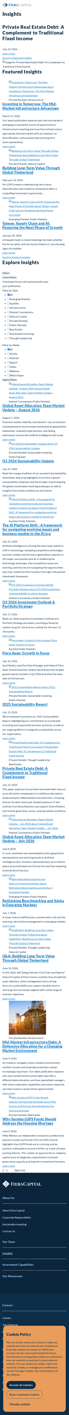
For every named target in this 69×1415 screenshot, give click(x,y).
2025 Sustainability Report (24, 704)
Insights (7, 1253)
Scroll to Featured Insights (17, 57)
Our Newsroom (12, 1276)
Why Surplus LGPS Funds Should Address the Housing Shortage (29, 1121)
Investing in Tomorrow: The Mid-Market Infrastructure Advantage (30, 106)
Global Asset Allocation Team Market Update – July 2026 (33, 839)
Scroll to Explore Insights (16, 257)
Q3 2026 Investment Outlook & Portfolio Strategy (28, 604)
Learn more (8, 53)
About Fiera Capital (13, 1210)
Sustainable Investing (14, 1224)
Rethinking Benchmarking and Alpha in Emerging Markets (33, 903)
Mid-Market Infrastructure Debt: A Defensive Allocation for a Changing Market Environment (32, 1046)
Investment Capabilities (18, 1264)
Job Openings (10, 1324)
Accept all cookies (21, 1384)
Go (16, 1170)
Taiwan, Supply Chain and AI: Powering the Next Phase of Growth (32, 225)
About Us (8, 1198)
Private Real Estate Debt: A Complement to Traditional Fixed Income (25, 772)
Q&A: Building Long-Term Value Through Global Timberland (28, 958)
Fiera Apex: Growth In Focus (26, 653)
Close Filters (9, 277)
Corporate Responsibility (16, 1217)
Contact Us (8, 1231)
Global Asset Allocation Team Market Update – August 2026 (33, 407)
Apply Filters (9, 379)
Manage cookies (20, 1403)
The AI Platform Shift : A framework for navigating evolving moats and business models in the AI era (32, 529)
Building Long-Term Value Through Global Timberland (31, 170)
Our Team (8, 1241)
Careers (7, 1305)
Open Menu (64, 5)
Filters (6, 273)
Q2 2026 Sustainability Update (28, 461)
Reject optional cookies (24, 1394)
